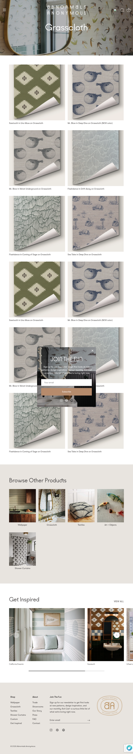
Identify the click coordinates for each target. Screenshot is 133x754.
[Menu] (4, 10)
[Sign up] (88, 720)
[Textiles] (81, 505)
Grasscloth (52, 525)
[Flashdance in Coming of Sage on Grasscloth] (37, 224)
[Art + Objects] (110, 505)
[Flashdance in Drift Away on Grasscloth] (96, 158)
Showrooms (37, 707)
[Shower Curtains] (22, 549)
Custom (14, 719)
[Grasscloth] (51, 505)
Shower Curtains (22, 568)
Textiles (81, 525)
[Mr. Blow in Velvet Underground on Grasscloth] (37, 158)
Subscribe (66, 392)
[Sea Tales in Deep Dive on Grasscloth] (96, 224)
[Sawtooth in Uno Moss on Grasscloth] (37, 92)
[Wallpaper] (22, 505)
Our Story (37, 711)
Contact (36, 723)
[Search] (122, 10)
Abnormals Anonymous (26, 746)
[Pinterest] (66, 400)
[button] (16, 635)
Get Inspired (16, 723)
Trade (35, 702)
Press (34, 715)
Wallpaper (22, 525)
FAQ (34, 719)
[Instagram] (61, 400)
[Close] (92, 350)
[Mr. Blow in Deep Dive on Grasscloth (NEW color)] (96, 92)
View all (119, 601)
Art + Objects (111, 525)
